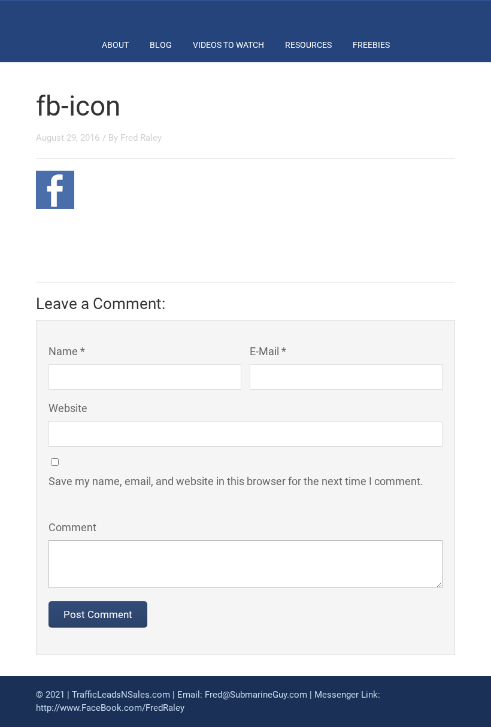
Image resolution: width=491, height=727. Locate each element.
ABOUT (115, 45)
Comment (72, 527)
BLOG (161, 45)
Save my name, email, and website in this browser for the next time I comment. (236, 481)
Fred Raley (141, 137)
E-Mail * (268, 351)
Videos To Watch (228, 45)
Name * (67, 351)
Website (68, 408)
